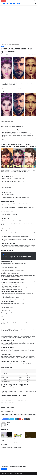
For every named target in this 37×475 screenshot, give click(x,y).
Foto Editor (24, 414)
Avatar (11, 414)
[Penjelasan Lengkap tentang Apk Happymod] (30, 435)
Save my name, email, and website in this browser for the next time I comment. (14, 466)
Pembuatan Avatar (31, 414)
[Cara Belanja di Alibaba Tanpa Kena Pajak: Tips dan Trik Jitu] (18, 435)
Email (2, 462)
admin (3, 54)
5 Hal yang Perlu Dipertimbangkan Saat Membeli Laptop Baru (5, 439)
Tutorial (5, 44)
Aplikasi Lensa (5, 414)
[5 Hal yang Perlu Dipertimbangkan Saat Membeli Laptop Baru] (6, 435)
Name (2, 459)
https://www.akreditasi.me (5, 81)
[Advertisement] (18, 12)
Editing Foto (17, 414)
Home (2, 44)
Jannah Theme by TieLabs (18, 473)
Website (20, 462)
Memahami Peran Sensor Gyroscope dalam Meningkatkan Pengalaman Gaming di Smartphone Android (21, 0)
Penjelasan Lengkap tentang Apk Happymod (30, 439)
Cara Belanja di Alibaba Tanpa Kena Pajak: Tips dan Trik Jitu (18, 440)
